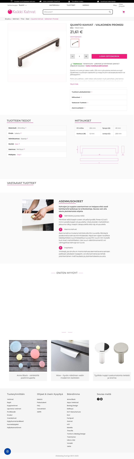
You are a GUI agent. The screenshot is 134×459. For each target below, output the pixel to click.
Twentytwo (71, 437)
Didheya (70, 409)
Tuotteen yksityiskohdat (81, 92)
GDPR (39, 412)
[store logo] (22, 11)
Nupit (9, 402)
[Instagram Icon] (101, 400)
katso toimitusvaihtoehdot (97, 66)
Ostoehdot (41, 409)
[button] (23, 5)
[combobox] (78, 12)
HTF (68, 424)
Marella (70, 427)
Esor (16, 144)
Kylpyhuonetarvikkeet (15, 421)
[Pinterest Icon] (98, 400)
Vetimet (10, 399)
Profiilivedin (11, 412)
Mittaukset (76, 97)
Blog (115, 5)
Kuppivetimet (12, 405)
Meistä (39, 399)
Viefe (69, 446)
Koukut (9, 415)
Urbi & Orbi (71, 440)
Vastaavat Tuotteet (79, 103)
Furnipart (70, 418)
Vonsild (70, 443)
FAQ (38, 405)
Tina (18, 155)
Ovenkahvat (12, 418)
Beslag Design (72, 405)
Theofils (70, 431)
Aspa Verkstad (72, 402)
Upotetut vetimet (14, 409)
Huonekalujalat (13, 424)
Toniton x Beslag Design (76, 434)
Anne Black (71, 399)
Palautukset (41, 402)
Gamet (70, 421)
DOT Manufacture (74, 412)
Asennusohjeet (77, 108)
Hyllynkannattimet (14, 427)
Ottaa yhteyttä (121, 5)
